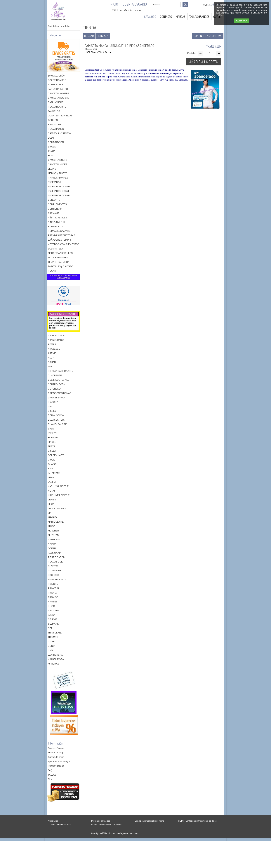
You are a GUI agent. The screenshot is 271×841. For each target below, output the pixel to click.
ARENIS (52, 353)
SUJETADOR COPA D (59, 186)
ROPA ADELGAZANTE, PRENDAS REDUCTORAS (61, 233)
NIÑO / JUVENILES (57, 222)
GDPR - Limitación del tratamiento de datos (197, 821)
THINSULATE (55, 632)
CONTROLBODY (56, 384)
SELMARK (53, 624)
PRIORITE (53, 584)
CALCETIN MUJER (57, 164)
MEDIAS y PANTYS (57, 173)
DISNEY (52, 411)
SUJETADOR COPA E (59, 191)
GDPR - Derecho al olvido (59, 824)
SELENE (52, 619)
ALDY (51, 357)
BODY (51, 138)
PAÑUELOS (54, 111)
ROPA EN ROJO (56, 226)
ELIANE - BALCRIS (57, 424)
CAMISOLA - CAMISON (59, 133)
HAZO (51, 468)
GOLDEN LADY (56, 455)
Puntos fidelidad (56, 766)
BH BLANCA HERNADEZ (60, 371)
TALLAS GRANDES (199, 16)
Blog (50, 779)
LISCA (51, 504)
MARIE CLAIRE (56, 522)
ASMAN (52, 362)
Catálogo (150, 16)
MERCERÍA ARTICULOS (60, 253)
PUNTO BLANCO (56, 579)
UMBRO (52, 641)
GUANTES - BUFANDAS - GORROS (61, 117)
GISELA (52, 451)
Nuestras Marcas (56, 335)
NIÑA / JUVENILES (57, 217)
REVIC (51, 606)
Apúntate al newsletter (59, 26)
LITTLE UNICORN (57, 508)
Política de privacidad (100, 821)
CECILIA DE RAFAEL (58, 380)
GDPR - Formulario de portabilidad (106, 824)
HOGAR (52, 271)
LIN (49, 513)
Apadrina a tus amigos (59, 761)
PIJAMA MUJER (56, 129)
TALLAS (52, 775)
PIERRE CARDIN (56, 557)
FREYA (51, 446)
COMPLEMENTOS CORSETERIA (57, 206)
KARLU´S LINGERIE (58, 486)
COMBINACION (56, 142)
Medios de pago (56, 752)
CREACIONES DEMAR (59, 393)
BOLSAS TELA (55, 248)
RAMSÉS (52, 601)
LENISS (52, 499)
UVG (50, 650)
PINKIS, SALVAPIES (58, 177)
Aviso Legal (53, 821)
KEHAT (51, 491)
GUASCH (53, 464)
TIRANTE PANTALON (59, 262)
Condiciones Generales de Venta (149, 821)
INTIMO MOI (54, 473)
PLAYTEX (53, 566)
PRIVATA (52, 593)
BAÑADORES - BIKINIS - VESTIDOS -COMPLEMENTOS (63, 242)
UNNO (51, 646)
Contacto (166, 16)
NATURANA (54, 539)
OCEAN (52, 548)
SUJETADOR (54, 182)
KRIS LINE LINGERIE (59, 495)
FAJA (50, 155)
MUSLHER (53, 530)
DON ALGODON (56, 415)
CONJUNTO (54, 200)
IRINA (51, 477)
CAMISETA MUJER (57, 160)
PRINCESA (53, 588)
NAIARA (52, 544)
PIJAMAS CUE (55, 561)
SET (50, 628)
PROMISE (53, 597)
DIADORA (53, 402)
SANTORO (53, 610)
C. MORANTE (55, 375)
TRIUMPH (53, 637)
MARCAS (180, 16)
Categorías (54, 35)
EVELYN (52, 433)
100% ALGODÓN (56, 75)
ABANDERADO (56, 340)
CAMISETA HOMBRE (58, 98)
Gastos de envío (56, 757)
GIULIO (51, 459)
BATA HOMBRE (55, 102)
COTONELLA (54, 389)
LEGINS (52, 169)
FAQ (50, 770)
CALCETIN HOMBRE (58, 93)
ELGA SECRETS (56, 420)
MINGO (51, 526)
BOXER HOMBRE (57, 80)
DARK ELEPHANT (57, 397)
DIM (50, 406)
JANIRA (52, 482)
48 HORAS (53, 663)
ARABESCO (54, 349)
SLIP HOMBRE (55, 84)
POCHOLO (53, 575)
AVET (50, 366)
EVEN (51, 428)
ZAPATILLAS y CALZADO (60, 266)
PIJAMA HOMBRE (57, 107)
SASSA (51, 615)
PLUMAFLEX (54, 570)
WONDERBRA (55, 655)
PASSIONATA (54, 553)
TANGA (51, 151)
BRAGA (52, 146)
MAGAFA (52, 517)
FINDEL (52, 442)
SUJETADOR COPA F (59, 195)
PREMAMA (53, 213)
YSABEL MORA (56, 659)
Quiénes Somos (56, 748)
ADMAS (52, 344)
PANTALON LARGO (58, 89)
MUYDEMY (53, 535)
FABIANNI (53, 437)
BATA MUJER (54, 124)
